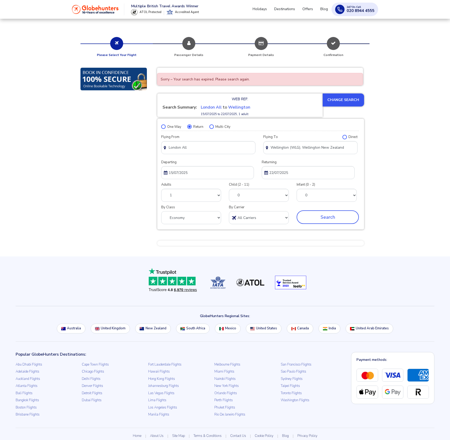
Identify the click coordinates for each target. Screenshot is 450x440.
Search (328, 217)
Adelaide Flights (27, 371)
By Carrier (237, 207)
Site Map (178, 435)
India (332, 328)
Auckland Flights (28, 378)
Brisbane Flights (28, 414)
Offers (310, 11)
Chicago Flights (93, 371)
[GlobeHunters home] (95, 11)
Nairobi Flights (225, 378)
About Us (157, 435)
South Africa (195, 328)
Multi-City (222, 126)
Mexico (230, 328)
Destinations (289, 11)
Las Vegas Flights (161, 393)
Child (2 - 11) (239, 184)
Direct (353, 137)
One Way (174, 126)
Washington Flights (295, 400)
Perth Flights (223, 400)
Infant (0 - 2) (306, 184)
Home (137, 435)
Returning (269, 162)
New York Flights (226, 386)
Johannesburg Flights (163, 386)
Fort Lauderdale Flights (165, 364)
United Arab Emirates (372, 328)
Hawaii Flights (159, 371)
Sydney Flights (292, 378)
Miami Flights (224, 371)
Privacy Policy (307, 435)
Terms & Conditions (207, 435)
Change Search (343, 99)
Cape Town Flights (95, 364)
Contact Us (238, 435)
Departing (169, 162)
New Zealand (156, 328)
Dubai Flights (92, 400)
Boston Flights (26, 407)
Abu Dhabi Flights (29, 364)
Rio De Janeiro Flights (229, 414)
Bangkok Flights (27, 400)
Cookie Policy (264, 435)
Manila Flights (158, 414)
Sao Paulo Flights (293, 371)
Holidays (267, 11)
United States (266, 328)
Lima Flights (157, 400)
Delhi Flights (91, 378)
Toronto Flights (291, 393)
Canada (303, 328)
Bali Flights (24, 393)
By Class (168, 207)
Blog (325, 11)
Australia (74, 328)
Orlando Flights (225, 393)
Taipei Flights (290, 386)
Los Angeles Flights (162, 407)
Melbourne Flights (227, 364)
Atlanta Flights (27, 386)
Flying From (170, 137)
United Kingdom (113, 328)
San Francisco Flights (296, 364)
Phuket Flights (224, 407)
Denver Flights (92, 386)
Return (198, 126)
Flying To (270, 137)
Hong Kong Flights (161, 378)
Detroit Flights (92, 393)
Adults (166, 184)
